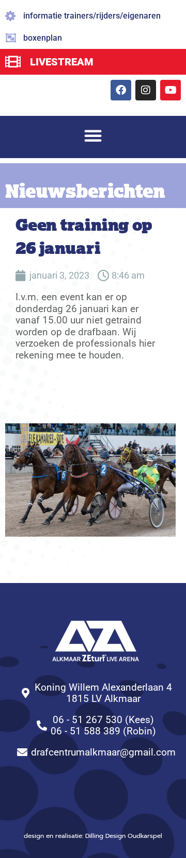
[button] (93, 135)
